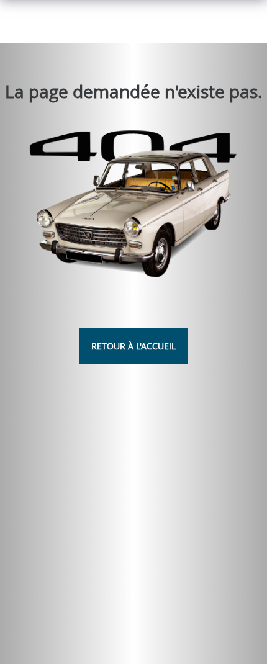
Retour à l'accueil (133, 346)
